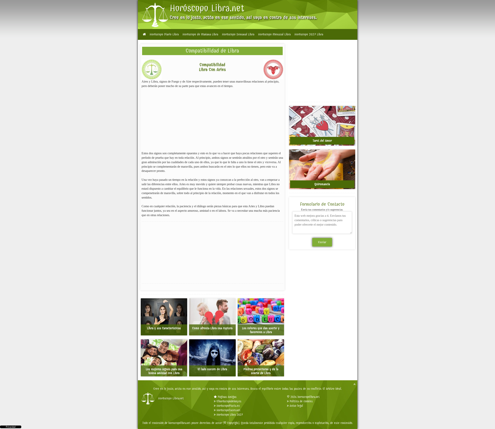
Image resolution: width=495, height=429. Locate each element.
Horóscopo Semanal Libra (238, 34)
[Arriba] (354, 384)
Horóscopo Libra (200, 8)
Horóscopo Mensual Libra (274, 34)
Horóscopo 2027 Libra (308, 34)
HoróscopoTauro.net (228, 410)
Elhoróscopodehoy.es (229, 401)
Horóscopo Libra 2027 (230, 414)
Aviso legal (296, 406)
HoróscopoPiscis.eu (228, 406)
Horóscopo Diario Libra (164, 34)
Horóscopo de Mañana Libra (200, 34)
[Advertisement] (212, 120)
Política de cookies (301, 401)
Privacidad (10, 427)
